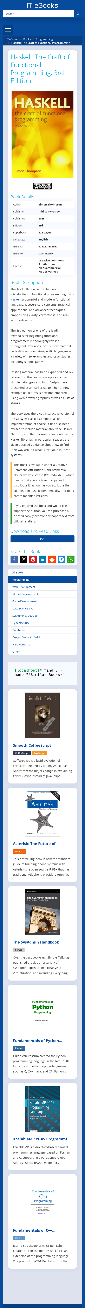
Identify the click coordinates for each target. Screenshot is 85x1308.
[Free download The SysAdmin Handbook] (42, 912)
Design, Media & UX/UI (26, 637)
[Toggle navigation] (8, 30)
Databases (18, 630)
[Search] (78, 13)
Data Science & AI (22, 608)
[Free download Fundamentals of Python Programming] (42, 1010)
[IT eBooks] (42, 5)
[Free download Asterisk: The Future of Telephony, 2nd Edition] (42, 813)
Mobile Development (25, 594)
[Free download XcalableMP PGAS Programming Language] (42, 1109)
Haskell (15, 299)
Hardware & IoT (22, 644)
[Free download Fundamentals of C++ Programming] (42, 1200)
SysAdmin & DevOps (24, 615)
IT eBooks (12, 39)
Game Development (24, 601)
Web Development (23, 587)
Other (16, 651)
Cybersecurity (20, 623)
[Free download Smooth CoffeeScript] (42, 715)
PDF (42, 539)
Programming (20, 579)
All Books (18, 572)
